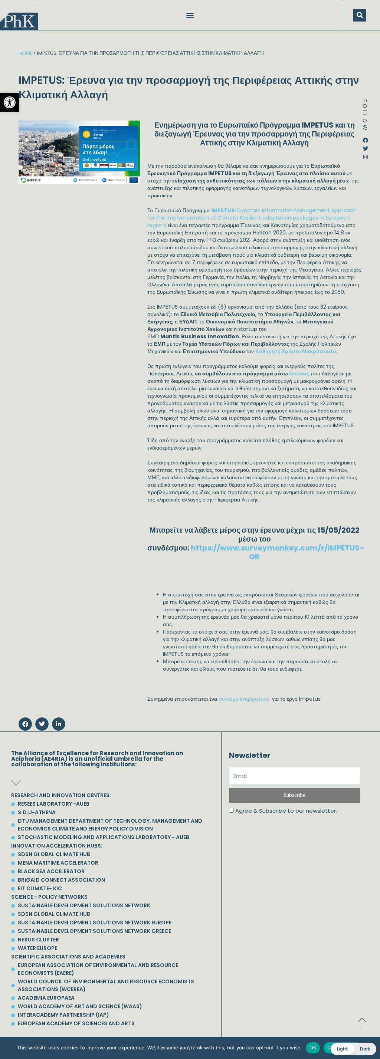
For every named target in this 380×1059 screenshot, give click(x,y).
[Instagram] (365, 154)
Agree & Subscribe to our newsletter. (286, 811)
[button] (9, 102)
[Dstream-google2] (365, 162)
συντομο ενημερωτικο (245, 699)
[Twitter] (365, 146)
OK (313, 1047)
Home (25, 53)
